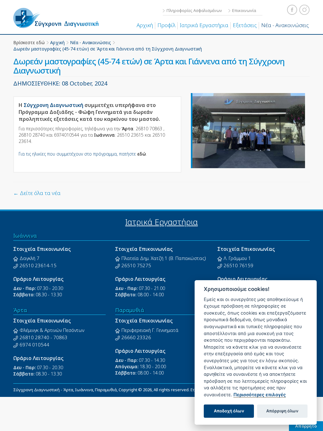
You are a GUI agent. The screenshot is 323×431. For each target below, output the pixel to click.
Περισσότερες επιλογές (259, 394)
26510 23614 (34, 265)
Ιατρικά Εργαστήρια (204, 25)
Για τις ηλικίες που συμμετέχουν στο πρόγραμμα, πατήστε (82, 154)
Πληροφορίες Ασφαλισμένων (194, 10)
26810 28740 (34, 337)
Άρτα (20, 310)
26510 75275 (136, 265)
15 (53, 265)
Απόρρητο (306, 426)
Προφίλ (166, 25)
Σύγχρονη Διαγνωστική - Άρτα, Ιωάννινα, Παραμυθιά (55, 22)
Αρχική (145, 25)
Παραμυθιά (129, 310)
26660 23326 (136, 337)
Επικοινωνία (244, 10)
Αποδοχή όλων (229, 410)
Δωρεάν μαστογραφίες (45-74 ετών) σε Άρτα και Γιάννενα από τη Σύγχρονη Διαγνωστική (107, 49)
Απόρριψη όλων (282, 410)
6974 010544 (34, 344)
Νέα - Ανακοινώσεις (285, 25)
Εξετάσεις (245, 25)
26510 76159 (238, 265)
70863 (60, 337)
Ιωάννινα (25, 235)
